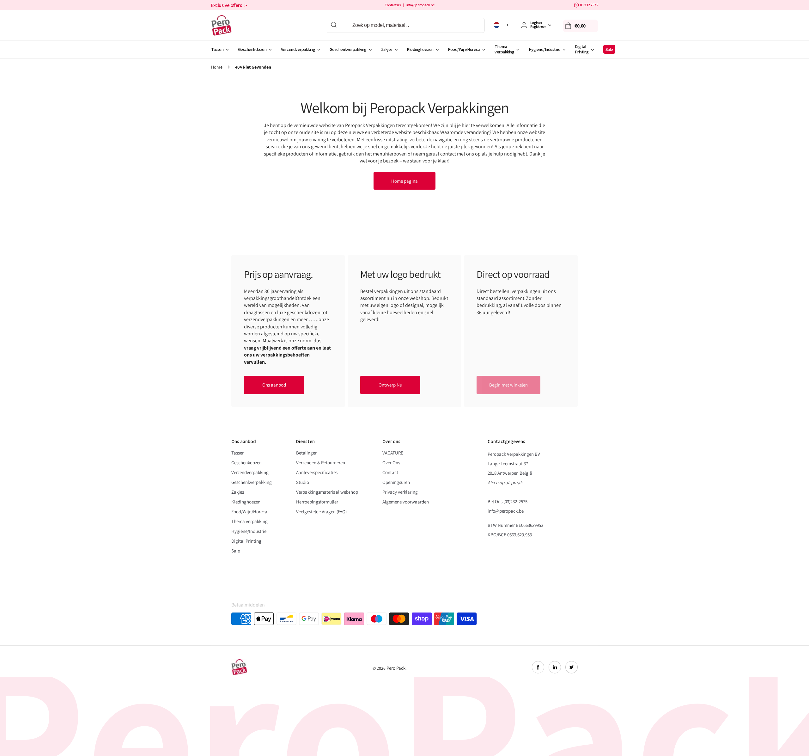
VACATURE (392, 453)
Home (216, 67)
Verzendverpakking (298, 49)
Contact (390, 472)
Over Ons (391, 463)
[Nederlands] (502, 25)
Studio (302, 482)
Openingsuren (396, 482)
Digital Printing (582, 49)
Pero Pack (395, 668)
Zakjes (386, 49)
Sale (609, 49)
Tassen (217, 49)
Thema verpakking (504, 49)
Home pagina (404, 181)
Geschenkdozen (252, 49)
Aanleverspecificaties (317, 472)
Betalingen (307, 453)
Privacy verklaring (400, 492)
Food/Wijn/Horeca (464, 49)
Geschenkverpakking (348, 49)
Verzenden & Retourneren (320, 463)
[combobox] (406, 25)
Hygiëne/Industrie (545, 49)
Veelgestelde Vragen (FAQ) (321, 512)
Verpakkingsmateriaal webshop (327, 492)
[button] (580, 26)
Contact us (393, 5)
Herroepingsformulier (317, 502)
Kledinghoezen (420, 49)
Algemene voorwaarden (405, 502)
